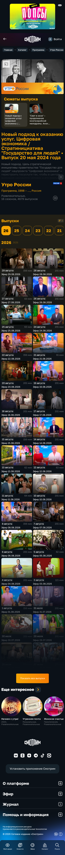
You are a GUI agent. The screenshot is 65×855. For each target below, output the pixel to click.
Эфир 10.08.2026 (42, 499)
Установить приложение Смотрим (32, 768)
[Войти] (50, 39)
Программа (38, 50)
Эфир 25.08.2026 (10, 330)
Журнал (11, 804)
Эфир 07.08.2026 (42, 527)
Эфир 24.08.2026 (42, 330)
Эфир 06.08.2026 (10, 555)
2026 (15, 242)
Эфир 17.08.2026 (42, 415)
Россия (36, 190)
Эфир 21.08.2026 (42, 358)
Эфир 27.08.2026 (10, 302)
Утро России (56, 50)
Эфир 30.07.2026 (10, 640)
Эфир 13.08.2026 (10, 471)
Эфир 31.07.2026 (42, 611)
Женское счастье (54, 718)
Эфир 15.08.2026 (10, 443)
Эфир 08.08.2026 (10, 527)
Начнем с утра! (9, 718)
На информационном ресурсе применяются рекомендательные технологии (25, 828)
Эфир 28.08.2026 (42, 274)
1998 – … (24, 190)
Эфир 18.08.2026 (10, 415)
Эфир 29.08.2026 (10, 274)
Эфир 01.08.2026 (10, 611)
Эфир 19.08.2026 (42, 386)
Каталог (22, 50)
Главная (8, 50)
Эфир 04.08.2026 (10, 583)
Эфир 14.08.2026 (42, 443)
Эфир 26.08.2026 (42, 302)
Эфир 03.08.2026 (42, 583)
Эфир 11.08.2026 (10, 499)
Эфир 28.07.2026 (10, 668)
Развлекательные (13, 195)
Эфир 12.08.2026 (42, 471)
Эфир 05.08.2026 (42, 555)
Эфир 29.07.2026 (42, 640)
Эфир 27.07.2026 (42, 668)
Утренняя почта (32, 718)
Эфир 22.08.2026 (10, 358)
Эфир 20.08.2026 (10, 386)
